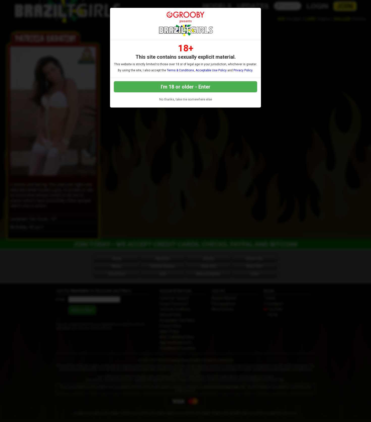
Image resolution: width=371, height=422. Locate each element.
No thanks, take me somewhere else (185, 99)
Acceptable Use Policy (211, 70)
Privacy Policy (242, 70)
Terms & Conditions (180, 70)
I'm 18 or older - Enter (185, 87)
